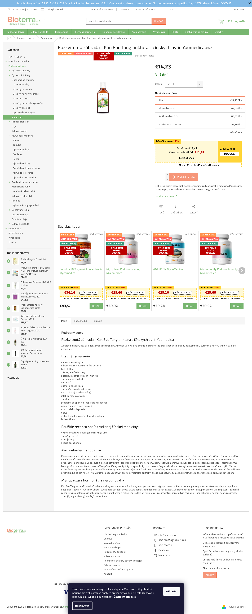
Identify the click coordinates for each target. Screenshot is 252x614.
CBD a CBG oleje (20, 214)
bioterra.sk (164, 555)
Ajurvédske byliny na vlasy (26, 168)
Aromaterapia (15, 233)
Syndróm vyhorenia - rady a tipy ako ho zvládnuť (223, 553)
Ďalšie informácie (125, 597)
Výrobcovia (14, 238)
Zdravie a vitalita (20, 224)
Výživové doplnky (21, 70)
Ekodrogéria (14, 228)
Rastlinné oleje (19, 219)
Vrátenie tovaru (112, 556)
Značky (12, 242)
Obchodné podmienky (101, 9)
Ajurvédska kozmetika (24, 177)
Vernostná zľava (145, 9)
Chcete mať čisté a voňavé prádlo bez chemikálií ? (222, 561)
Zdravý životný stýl (22, 196)
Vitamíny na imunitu (22, 89)
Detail (96, 305)
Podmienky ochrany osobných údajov (123, 561)
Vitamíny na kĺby (21, 84)
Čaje (14, 126)
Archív (210, 574)
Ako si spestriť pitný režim (216, 568)
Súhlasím (171, 591)
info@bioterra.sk (167, 535)
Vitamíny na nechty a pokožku (28, 103)
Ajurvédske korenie (23, 173)
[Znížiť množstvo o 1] (167, 179)
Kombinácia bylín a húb (24, 191)
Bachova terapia (20, 210)
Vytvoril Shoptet (237, 607)
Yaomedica (17, 117)
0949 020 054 (165, 545)
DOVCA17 (229, 154)
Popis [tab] (64, 321)
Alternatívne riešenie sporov (118, 569)
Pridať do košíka (186, 177)
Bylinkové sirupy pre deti (26, 205)
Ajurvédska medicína (22, 136)
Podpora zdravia (17, 66)
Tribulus (17, 145)
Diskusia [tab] (98, 321)
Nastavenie (82, 606)
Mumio (16, 140)
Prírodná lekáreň (20, 122)
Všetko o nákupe (112, 547)
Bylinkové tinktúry (21, 75)
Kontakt (108, 574)
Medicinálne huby (21, 186)
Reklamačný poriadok (115, 552)
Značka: (144, 56)
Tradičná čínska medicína (25, 182)
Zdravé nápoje (19, 131)
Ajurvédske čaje (21, 149)
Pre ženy (17, 154)
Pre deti (16, 201)
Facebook (163, 550)
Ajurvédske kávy (21, 163)
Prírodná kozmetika (18, 61)
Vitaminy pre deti (21, 108)
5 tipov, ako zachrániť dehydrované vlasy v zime (221, 544)
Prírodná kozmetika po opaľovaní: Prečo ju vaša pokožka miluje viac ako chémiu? (223, 536)
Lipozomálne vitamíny (23, 80)
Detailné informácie (165, 196)
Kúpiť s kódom (186, 158)
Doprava (124, 9)
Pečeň (16, 159)
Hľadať (158, 21)
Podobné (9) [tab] (80, 321)
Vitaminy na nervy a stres (26, 94)
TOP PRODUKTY (16, 57)
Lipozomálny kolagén (24, 112)
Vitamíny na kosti (21, 98)
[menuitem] (15, 32)
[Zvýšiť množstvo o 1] (167, 175)
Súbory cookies (112, 565)
